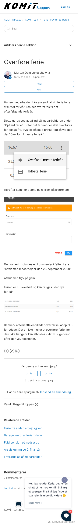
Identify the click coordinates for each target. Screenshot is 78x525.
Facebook (6, 351)
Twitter (11, 351)
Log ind (8, 488)
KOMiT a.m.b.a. (12, 19)
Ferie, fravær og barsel (56, 19)
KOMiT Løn (31, 19)
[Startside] (27, 8)
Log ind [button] (65, 6)
